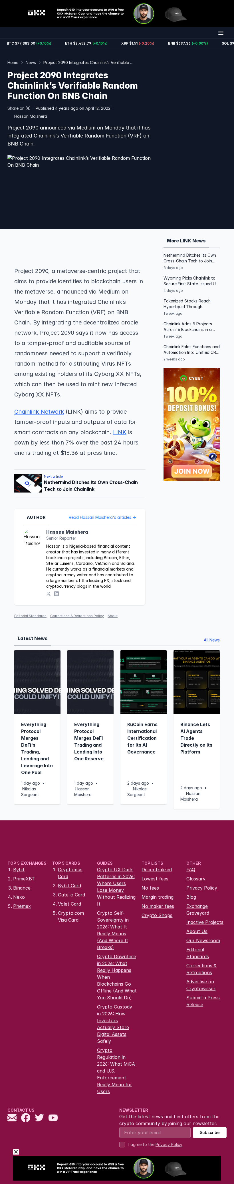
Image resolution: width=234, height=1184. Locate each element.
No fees (150, 888)
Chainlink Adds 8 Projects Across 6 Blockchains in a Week (188, 326)
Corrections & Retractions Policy (77, 616)
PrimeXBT (24, 879)
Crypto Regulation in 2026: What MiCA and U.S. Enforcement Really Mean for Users (116, 1070)
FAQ (190, 869)
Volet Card (69, 904)
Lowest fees (155, 879)
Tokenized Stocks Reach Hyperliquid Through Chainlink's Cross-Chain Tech (191, 304)
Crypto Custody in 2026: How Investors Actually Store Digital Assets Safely (114, 1024)
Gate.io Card (71, 895)
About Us (196, 931)
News (31, 62)
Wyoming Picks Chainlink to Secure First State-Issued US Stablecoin (191, 281)
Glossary (195, 879)
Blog (191, 897)
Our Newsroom (203, 940)
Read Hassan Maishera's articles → (102, 517)
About (113, 616)
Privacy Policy (201, 888)
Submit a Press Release (203, 1001)
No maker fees (158, 906)
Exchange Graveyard (197, 909)
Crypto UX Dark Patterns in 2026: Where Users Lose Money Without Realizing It (116, 887)
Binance (22, 888)
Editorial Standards (30, 616)
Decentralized (157, 869)
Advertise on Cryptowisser (200, 985)
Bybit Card (69, 885)
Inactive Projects (204, 922)
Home (12, 62)
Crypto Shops (157, 915)
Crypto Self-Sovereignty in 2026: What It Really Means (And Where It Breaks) (113, 930)
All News (212, 639)
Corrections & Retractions (201, 969)
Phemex (22, 906)
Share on (16, 108)
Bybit (19, 869)
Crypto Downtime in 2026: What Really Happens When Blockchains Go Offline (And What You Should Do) (117, 977)
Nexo (19, 897)
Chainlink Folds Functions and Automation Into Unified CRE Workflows (192, 349)
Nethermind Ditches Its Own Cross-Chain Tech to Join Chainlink (190, 258)
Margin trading (158, 897)
